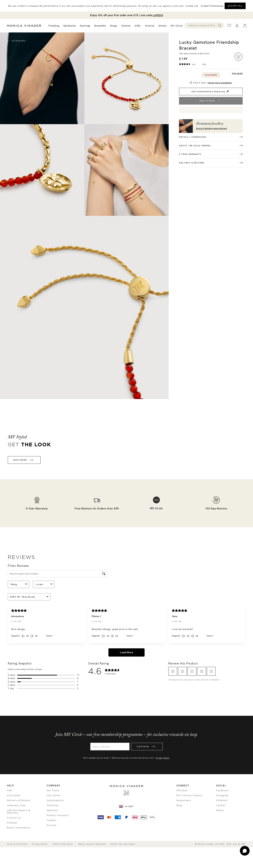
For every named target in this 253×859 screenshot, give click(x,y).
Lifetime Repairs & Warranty (18, 811)
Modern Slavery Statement (92, 844)
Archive (149, 25)
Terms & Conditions (17, 844)
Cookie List (192, 5)
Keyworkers (183, 800)
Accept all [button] (235, 6)
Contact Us (14, 818)
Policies (52, 825)
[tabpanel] (126, 78)
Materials (52, 810)
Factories (53, 805)
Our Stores (54, 795)
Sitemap (12, 823)
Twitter (220, 805)
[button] (212, 6)
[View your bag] (245, 25)
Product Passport (58, 815)
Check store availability (220, 82)
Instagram (222, 795)
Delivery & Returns (18, 800)
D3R (243, 844)
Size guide (237, 73)
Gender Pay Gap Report (122, 844)
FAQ (9, 790)
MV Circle (176, 25)
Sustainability (55, 800)
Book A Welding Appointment (211, 128)
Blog (179, 805)
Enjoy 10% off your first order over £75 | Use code (126, 15)
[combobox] (202, 25)
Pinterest (222, 800)
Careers (52, 820)
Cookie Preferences (63, 844)
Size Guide (13, 795)
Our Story (53, 790)
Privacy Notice (39, 844)
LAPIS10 (158, 15)
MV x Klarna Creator (189, 795)
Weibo (220, 810)
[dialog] (126, 6)
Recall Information (18, 828)
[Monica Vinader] (24, 26)
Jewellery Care (16, 805)
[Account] (237, 25)
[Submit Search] (219, 25)
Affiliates (182, 790)
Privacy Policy (163, 757)
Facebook (222, 790)
